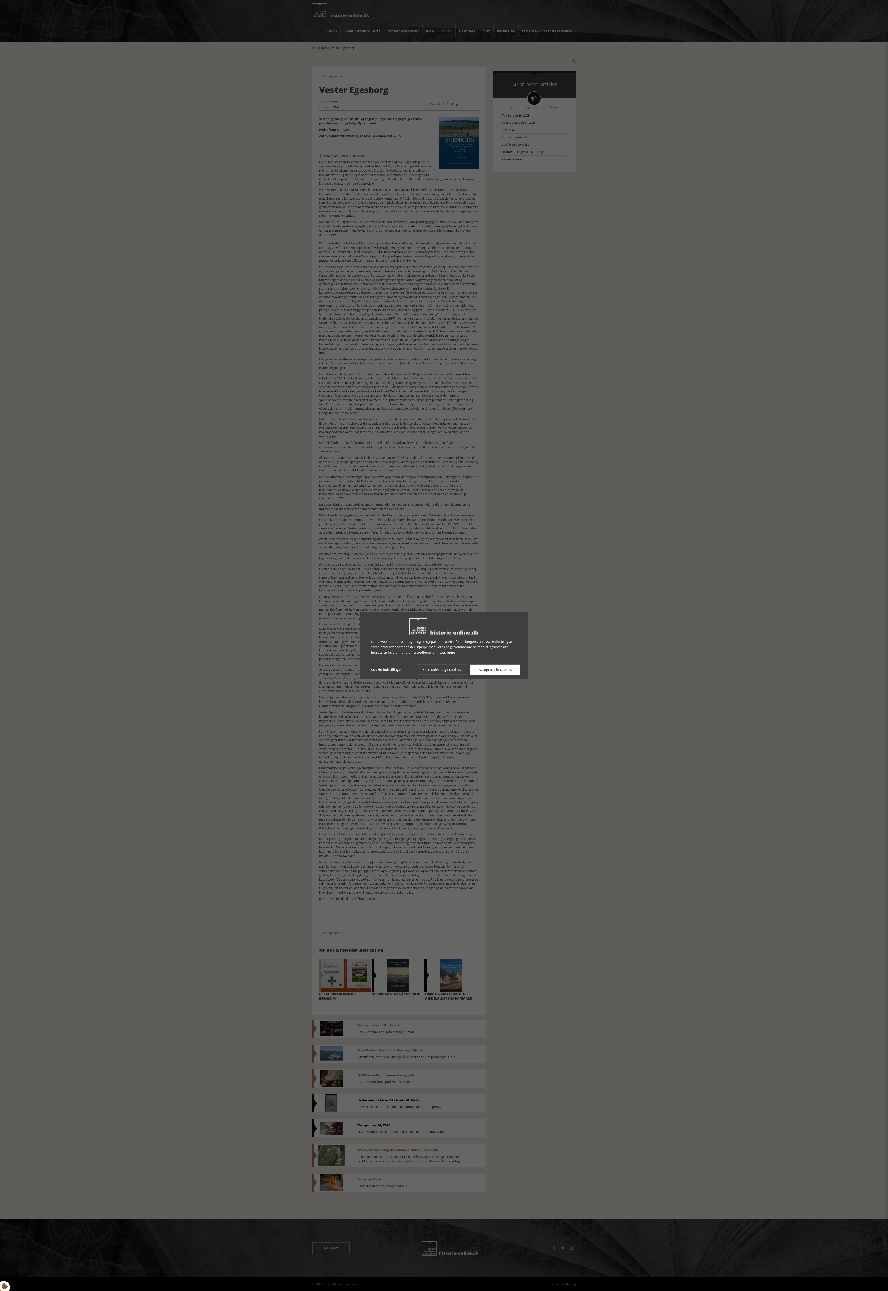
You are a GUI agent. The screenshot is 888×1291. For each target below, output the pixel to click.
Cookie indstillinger (386, 669)
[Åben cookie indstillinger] (5, 1286)
